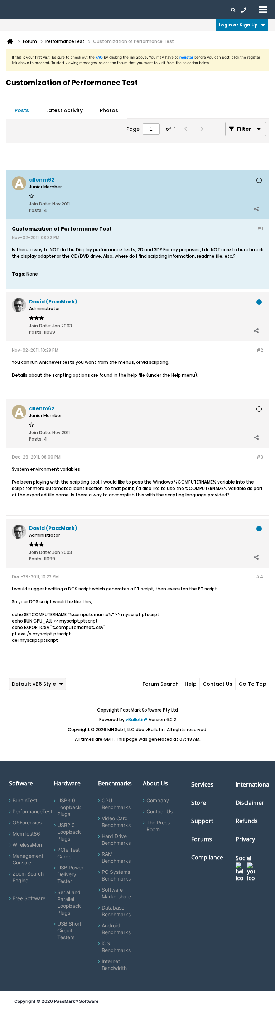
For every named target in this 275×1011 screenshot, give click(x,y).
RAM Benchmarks (116, 857)
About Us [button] (165, 9)
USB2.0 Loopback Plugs (69, 832)
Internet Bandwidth (114, 964)
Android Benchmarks (116, 928)
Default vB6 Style (34, 684)
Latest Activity (64, 110)
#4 (259, 577)
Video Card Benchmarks (116, 821)
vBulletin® (137, 720)
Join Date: (40, 204)
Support (141, 9)
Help (191, 684)
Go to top (252, 684)
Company (157, 800)
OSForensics (27, 822)
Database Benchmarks (116, 911)
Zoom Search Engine (28, 877)
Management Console (28, 859)
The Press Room (158, 825)
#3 (259, 457)
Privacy (245, 839)
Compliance (207, 857)
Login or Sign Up (238, 25)
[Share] (256, 209)
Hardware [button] (42, 9)
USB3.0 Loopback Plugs (69, 807)
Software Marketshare (116, 893)
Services (202, 784)
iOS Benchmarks (116, 946)
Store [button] (121, 9)
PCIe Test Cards (68, 853)
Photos (109, 110)
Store (198, 803)
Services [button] (100, 9)
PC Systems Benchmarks (116, 875)
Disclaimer (250, 803)
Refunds (247, 821)
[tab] (22, 110)
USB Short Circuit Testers (69, 930)
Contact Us (217, 684)
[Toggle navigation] (263, 9)
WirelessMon (27, 845)
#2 (259, 350)
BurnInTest (25, 800)
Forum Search (161, 684)
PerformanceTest (32, 811)
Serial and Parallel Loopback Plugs (69, 902)
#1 (260, 228)
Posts (22, 110)
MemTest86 (26, 834)
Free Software (29, 898)
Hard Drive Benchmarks (116, 839)
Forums (189, 9)
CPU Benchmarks (116, 803)
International (253, 784)
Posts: (36, 210)
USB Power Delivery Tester (70, 874)
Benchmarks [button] (72, 9)
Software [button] (16, 9)
